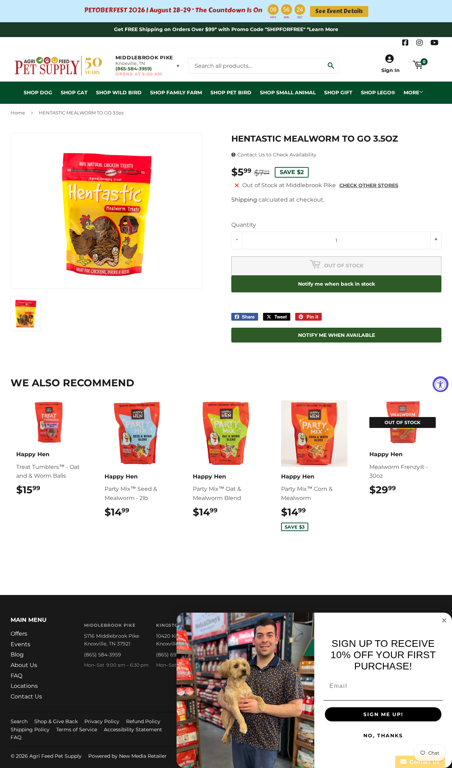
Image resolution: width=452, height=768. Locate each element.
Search (19, 721)
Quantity (243, 224)
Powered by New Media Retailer (127, 756)
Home (18, 112)
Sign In (390, 70)
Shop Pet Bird (230, 92)
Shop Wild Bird (119, 92)
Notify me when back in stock (336, 284)
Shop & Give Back (56, 721)
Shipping (244, 199)
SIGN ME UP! (383, 714)
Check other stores (368, 185)
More (411, 92)
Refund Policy (143, 721)
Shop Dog (38, 92)
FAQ (16, 675)
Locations (24, 686)
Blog (17, 654)
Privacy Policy (101, 721)
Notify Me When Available (336, 335)
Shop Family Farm (176, 92)
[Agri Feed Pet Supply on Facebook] (405, 43)
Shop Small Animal (288, 92)
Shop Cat (74, 92)
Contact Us (26, 696)
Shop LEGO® (378, 92)
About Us (24, 665)
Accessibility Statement (133, 729)
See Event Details (339, 11)
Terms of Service (76, 729)
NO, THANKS (383, 735)
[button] (148, 65)
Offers (19, 633)
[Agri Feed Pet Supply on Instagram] (419, 43)
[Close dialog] (444, 620)
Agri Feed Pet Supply (55, 756)
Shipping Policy (30, 729)
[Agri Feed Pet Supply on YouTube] (434, 43)
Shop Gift (338, 92)
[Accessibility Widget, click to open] (440, 384)
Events (20, 644)
